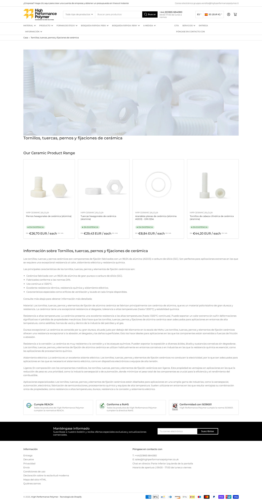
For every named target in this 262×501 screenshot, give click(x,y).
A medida (148, 25)
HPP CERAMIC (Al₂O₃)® (37, 212)
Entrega (203, 25)
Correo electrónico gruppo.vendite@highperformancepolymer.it (207, 3)
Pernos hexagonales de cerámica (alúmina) (49, 216)
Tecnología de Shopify (71, 497)
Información (32, 31)
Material (28, 25)
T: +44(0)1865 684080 (145, 455)
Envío (26, 467)
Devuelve (28, 459)
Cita (176, 25)
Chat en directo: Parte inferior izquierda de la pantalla (163, 463)
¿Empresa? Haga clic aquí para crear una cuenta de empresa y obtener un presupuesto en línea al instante (76, 3)
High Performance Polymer (44, 497)
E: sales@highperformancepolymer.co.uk (156, 459)
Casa (25, 37)
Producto (44, 25)
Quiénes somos (32, 483)
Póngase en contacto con (190, 31)
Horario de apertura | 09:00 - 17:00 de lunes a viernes (162, 467)
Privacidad (29, 463)
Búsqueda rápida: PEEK (93, 25)
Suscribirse (207, 431)
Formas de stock (66, 25)
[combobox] (126, 14)
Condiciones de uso (34, 471)
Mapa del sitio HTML (34, 479)
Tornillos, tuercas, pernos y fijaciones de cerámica (55, 37)
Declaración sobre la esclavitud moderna (46, 475)
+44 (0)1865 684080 (171, 12)
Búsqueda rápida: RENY (124, 25)
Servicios (187, 25)
